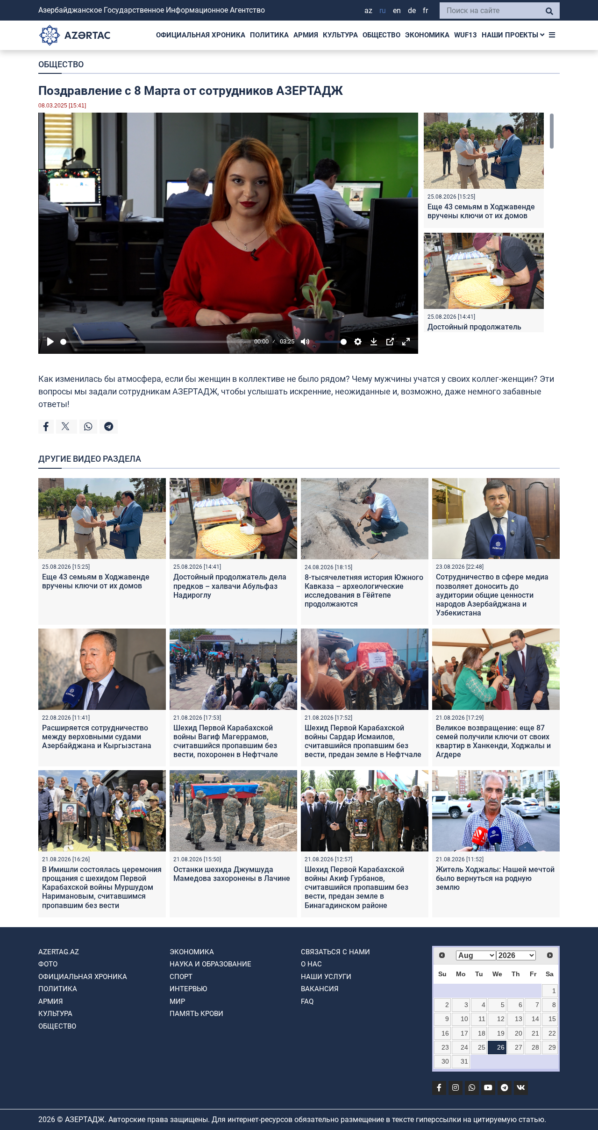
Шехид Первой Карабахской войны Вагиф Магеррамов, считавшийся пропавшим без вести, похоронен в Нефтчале (225, 741)
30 (445, 1061)
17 (464, 1033)
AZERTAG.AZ (58, 952)
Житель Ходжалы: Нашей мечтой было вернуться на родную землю (495, 878)
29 (552, 1047)
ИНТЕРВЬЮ (188, 989)
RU (382, 10)
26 (501, 1047)
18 (481, 1033)
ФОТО (47, 964)
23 (445, 1047)
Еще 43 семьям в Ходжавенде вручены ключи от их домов (481, 211)
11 (481, 1019)
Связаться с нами (335, 952)
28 (535, 1047)
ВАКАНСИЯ (320, 989)
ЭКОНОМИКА (427, 35)
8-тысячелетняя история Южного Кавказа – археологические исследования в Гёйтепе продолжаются (364, 591)
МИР (177, 1001)
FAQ (307, 1001)
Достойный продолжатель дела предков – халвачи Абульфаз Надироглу (229, 585)
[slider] (155, 341)
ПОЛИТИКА (269, 35)
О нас (311, 964)
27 (518, 1047)
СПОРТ (181, 977)
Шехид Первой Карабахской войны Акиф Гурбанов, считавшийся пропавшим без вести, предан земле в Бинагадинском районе (356, 887)
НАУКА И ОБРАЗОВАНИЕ (210, 964)
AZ (368, 10)
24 (464, 1047)
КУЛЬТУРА (340, 35)
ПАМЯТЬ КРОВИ (196, 1013)
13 (518, 1019)
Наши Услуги (326, 977)
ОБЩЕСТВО (381, 35)
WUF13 (465, 35)
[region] (489, 222)
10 (464, 1019)
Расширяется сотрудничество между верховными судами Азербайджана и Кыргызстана (96, 736)
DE (412, 10)
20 (518, 1033)
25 (481, 1047)
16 (445, 1033)
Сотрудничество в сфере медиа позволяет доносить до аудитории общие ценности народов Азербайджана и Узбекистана (492, 594)
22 (552, 1033)
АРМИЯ (305, 35)
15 (552, 1019)
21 (535, 1033)
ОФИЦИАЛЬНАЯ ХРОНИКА (200, 35)
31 (464, 1061)
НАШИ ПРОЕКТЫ (511, 35)
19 (501, 1033)
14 (535, 1019)
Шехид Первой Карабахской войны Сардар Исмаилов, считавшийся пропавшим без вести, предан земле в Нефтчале (363, 741)
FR (425, 10)
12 (501, 1019)
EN (397, 10)
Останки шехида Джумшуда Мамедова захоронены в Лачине (231, 874)
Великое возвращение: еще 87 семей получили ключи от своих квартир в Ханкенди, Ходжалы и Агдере (493, 741)
